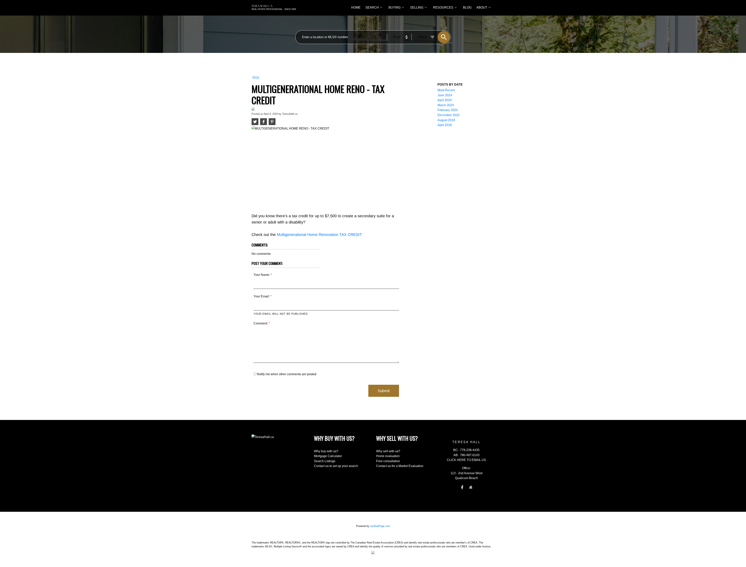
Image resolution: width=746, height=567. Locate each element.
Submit (384, 391)
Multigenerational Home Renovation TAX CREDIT (319, 234)
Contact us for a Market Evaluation (399, 466)
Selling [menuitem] (416, 7)
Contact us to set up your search (336, 466)
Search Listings (324, 461)
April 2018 (444, 125)
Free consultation (388, 461)
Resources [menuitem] (443, 7)
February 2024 (447, 110)
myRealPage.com (380, 526)
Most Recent (446, 90)
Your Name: (262, 274)
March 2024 (445, 105)
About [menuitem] (481, 7)
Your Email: (262, 296)
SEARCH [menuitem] (372, 7)
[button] (462, 487)
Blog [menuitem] (467, 7)
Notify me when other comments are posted (286, 374)
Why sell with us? (388, 451)
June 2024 (444, 95)
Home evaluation (388, 456)
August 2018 (446, 120)
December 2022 (448, 115)
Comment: (261, 323)
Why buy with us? (326, 451)
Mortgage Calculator (328, 456)
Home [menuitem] (356, 7)
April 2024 (444, 100)
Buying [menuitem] (395, 7)
